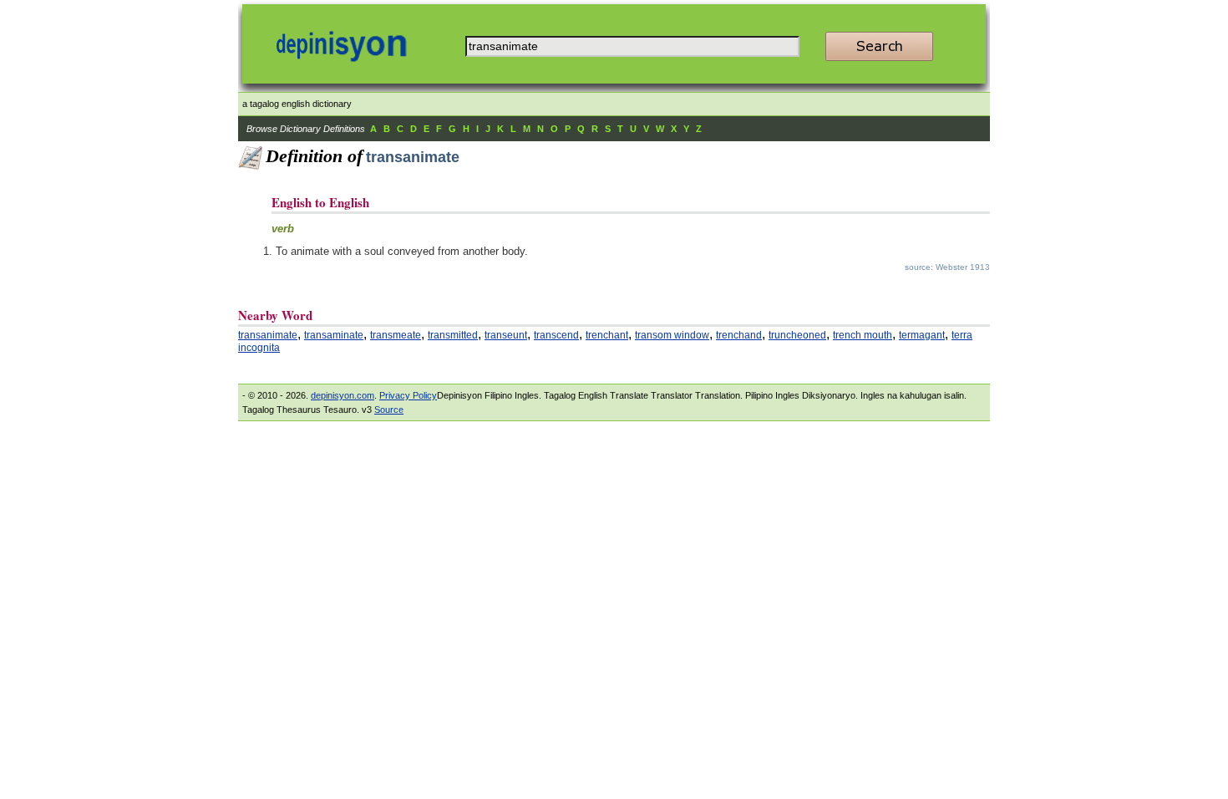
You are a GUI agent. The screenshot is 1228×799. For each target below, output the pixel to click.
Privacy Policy (408, 395)
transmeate (395, 335)
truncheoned (797, 335)
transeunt (506, 335)
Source (388, 410)
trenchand (739, 335)
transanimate (267, 335)
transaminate (333, 335)
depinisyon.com (342, 395)
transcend (556, 335)
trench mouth (862, 335)
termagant (922, 335)
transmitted (453, 335)
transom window (672, 335)
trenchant (607, 335)
